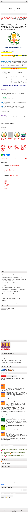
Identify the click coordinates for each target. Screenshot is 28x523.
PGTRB (21, 17)
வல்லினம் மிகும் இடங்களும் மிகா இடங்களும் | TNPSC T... (11, 282)
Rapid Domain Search (19, 514)
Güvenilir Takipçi (7, 169)
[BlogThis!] (3, 127)
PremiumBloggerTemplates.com (10, 514)
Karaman (6, 186)
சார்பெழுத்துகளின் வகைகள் (7, 285)
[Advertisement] (14, 224)
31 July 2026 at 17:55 (14, 175)
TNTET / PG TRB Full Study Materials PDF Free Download (12, 407)
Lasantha (21, 512)
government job (12, 17)
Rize (5, 183)
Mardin (5, 180)
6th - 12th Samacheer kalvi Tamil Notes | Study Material (12, 293)
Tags (8, 376)
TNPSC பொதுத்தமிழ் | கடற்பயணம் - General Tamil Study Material (13, 289)
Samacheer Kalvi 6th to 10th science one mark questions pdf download (15, 433)
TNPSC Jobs (9, 18)
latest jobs (17, 17)
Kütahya (5, 179)
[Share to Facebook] (5, 127)
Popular (3, 376)
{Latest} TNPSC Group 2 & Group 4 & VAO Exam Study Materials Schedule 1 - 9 (15, 402)
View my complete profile (5, 463)
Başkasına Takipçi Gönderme (9, 170)
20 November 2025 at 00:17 (15, 165)
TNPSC (5, 18)
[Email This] (2, 127)
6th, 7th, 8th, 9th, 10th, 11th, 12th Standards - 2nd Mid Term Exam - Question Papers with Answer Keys (16, 419)
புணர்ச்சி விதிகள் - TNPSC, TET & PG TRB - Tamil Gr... (11, 287)
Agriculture (6, 17)
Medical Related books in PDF (7, 355)
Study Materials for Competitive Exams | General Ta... (11, 362)
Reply (5, 171)
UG (12, 18)
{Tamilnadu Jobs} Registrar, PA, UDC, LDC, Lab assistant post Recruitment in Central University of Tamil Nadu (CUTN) (10, 143)
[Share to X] (4, 127)
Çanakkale (6, 185)
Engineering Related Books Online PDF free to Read (11, 360)
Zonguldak (6, 184)
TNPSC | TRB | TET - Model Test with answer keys (11, 298)
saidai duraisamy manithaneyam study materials (11, 291)
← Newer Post (4, 158)
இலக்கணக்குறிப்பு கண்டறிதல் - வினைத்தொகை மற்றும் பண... (12, 277)
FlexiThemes (10, 512)
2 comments (3, 30)
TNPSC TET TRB (13, 8)
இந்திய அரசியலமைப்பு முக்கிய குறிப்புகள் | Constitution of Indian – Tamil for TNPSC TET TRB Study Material (13, 275)
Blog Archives (13, 376)
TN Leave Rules (4, 300)
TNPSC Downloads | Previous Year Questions (10, 296)
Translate (9, 497)
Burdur (5, 182)
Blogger (16, 303)
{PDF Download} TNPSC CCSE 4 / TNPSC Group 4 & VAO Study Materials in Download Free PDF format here (16, 386)
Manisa (5, 181)
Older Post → (24, 158)
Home (2, 17)
